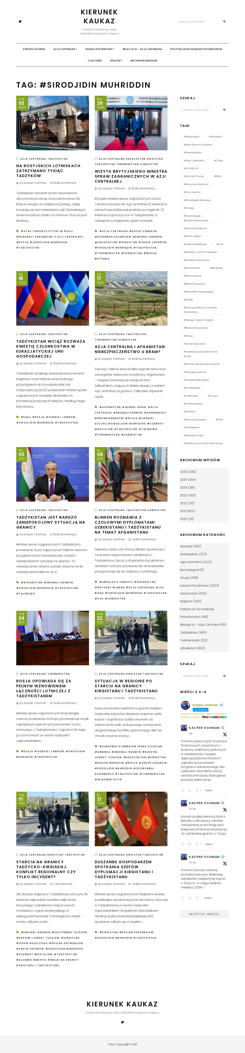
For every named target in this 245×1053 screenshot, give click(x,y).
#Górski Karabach (195, 228)
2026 (183, 472)
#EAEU (26, 417)
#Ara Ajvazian (150, 746)
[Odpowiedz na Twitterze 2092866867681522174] (183, 791)
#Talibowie (148, 429)
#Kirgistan (128, 242)
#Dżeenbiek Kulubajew (113, 236)
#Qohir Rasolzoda (31, 943)
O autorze (95, 60)
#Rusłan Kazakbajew (66, 943)
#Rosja (22, 242)
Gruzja (184, 578)
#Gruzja (189, 208)
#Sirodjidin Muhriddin (48, 242)
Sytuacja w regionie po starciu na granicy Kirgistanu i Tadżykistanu (126, 686)
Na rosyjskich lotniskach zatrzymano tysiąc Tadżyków (48, 170)
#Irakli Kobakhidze (195, 244)
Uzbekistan (149, 164)
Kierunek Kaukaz (99, 16)
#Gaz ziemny (192, 192)
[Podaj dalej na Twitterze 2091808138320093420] (191, 898)
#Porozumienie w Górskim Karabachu (200, 310)
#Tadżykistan (27, 247)
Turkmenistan (127, 164)
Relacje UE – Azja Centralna (142, 49)
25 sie (192, 808)
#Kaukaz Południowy (197, 260)
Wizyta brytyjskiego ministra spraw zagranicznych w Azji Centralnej (131, 176)
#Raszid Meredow (109, 762)
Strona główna (34, 49)
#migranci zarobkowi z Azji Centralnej (49, 236)
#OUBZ (188, 300)
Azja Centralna (64, 49)
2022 (183, 503)
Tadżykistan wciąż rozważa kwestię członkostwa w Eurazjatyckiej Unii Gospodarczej (51, 349)
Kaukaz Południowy (99, 49)
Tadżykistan (57, 158)
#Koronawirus (193, 276)
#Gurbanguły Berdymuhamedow (196, 218)
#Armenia (102, 752)
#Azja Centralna (113, 231)
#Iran (219, 244)
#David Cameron (143, 231)
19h (191, 733)
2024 (183, 487)
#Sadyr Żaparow (153, 242)
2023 (183, 495)
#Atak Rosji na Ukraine (198, 144)
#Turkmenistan (107, 253)
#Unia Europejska (195, 419)
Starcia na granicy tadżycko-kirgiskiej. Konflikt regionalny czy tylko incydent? (46, 869)
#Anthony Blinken (109, 587)
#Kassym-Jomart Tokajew (38, 937)
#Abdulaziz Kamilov (116, 582)
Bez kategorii (189, 570)
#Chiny (218, 160)
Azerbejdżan (189, 554)
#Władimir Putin (108, 779)
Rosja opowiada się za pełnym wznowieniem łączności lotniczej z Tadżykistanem (43, 688)
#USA (99, 598)
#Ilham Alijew (192, 236)
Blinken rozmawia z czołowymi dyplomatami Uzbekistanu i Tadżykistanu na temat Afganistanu (128, 525)
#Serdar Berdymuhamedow (202, 364)
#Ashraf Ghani (134, 407)
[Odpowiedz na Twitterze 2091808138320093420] (183, 898)
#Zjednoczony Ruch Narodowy (203, 443)
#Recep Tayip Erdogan (198, 320)
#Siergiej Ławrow (60, 417)
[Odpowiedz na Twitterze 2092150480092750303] (183, 845)
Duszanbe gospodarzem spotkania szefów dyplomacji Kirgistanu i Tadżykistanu (124, 869)
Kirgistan (155, 158)
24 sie (192, 862)
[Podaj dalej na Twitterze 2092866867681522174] (191, 791)
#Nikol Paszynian (194, 284)
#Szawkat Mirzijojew (34, 954)
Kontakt (116, 60)
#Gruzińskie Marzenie (197, 200)
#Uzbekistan (131, 253)
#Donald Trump (194, 176)
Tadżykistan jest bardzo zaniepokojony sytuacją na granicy (50, 522)
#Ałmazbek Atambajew (118, 746)
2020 (183, 519)
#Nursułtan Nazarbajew (199, 291)
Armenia (186, 546)
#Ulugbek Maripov (31, 959)
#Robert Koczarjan (195, 328)
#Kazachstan (106, 242)
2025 (183, 479)
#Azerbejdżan (193, 152)
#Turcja (213, 396)
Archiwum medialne (143, 60)
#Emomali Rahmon (147, 236)
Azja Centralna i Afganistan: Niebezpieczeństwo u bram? (130, 349)
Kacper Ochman (204, 728)
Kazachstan (136, 158)
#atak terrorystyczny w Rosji (47, 231)
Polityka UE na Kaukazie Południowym (196, 49)
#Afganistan (110, 407)
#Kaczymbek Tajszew (69, 932)
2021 (183, 511)
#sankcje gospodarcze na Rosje (200, 354)
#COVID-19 (191, 168)
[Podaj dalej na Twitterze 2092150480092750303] (191, 845)
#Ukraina (189, 411)
